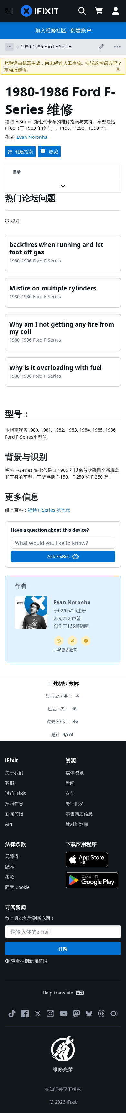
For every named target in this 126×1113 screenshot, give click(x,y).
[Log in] (115, 11)
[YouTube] (64, 1013)
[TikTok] (12, 1013)
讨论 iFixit (15, 793)
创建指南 (24, 151)
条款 (9, 877)
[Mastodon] (76, 1013)
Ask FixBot (58, 556)
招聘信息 (14, 803)
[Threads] (101, 1013)
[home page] (40, 11)
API (8, 824)
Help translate (58, 993)
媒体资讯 (75, 772)
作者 (20, 586)
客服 (9, 783)
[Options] (9, 47)
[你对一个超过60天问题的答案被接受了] (59, 641)
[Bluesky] (89, 1013)
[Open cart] (98, 11)
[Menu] (10, 11)
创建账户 (80, 30)
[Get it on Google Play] (92, 880)
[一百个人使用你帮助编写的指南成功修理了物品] (72, 641)
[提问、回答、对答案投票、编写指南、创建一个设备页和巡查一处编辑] (86, 641)
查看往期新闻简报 (29, 961)
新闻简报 (14, 814)
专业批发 (75, 803)
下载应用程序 (81, 844)
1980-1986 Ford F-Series (46, 46)
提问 (15, 218)
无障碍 (12, 856)
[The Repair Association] (114, 1013)
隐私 (9, 866)
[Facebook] (25, 1013)
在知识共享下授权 (63, 1089)
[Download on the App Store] (87, 859)
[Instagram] (51, 1013)
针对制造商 (77, 824)
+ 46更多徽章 (65, 649)
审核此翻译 (15, 70)
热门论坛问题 (30, 198)
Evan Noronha (32, 137)
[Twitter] (38, 1013)
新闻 (70, 783)
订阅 (63, 949)
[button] (82, 11)
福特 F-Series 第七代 (49, 510)
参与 (70, 793)
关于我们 (14, 772)
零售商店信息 (79, 814)
